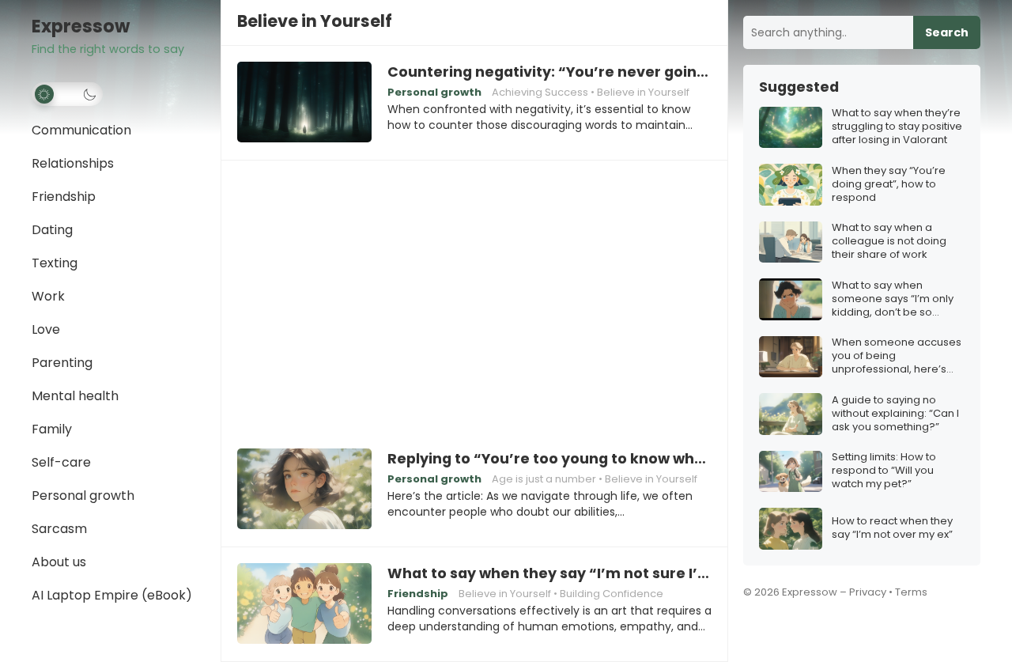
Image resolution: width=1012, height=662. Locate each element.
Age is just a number (544, 478)
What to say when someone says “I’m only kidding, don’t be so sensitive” (892, 299)
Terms (911, 592)
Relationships (73, 163)
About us (59, 562)
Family (52, 429)
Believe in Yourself (643, 92)
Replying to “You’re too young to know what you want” (549, 458)
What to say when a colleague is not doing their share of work (889, 242)
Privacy (867, 592)
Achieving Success (540, 92)
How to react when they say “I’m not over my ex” (892, 529)
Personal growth (83, 495)
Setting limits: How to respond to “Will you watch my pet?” (884, 472)
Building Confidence (611, 593)
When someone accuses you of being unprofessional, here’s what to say (896, 357)
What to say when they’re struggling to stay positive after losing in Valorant (897, 128)
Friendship (64, 196)
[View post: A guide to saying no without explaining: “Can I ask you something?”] (790, 414)
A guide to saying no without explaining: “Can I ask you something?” (895, 414)
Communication (81, 130)
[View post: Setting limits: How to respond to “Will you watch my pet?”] (790, 472)
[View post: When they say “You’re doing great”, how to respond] (790, 185)
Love (46, 329)
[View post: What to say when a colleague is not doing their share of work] (790, 242)
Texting (54, 263)
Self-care (61, 462)
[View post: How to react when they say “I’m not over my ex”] (790, 529)
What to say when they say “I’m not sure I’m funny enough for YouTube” (549, 573)
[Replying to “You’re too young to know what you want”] (304, 489)
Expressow (81, 26)
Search (947, 32)
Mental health (75, 396)
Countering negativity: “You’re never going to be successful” (549, 71)
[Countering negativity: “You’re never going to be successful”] (304, 103)
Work (48, 296)
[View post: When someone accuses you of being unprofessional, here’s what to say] (790, 357)
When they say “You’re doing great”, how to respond (889, 185)
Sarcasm (59, 529)
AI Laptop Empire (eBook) (112, 595)
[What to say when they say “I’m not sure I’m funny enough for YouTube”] (304, 604)
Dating (52, 230)
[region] (474, 293)
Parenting (62, 363)
